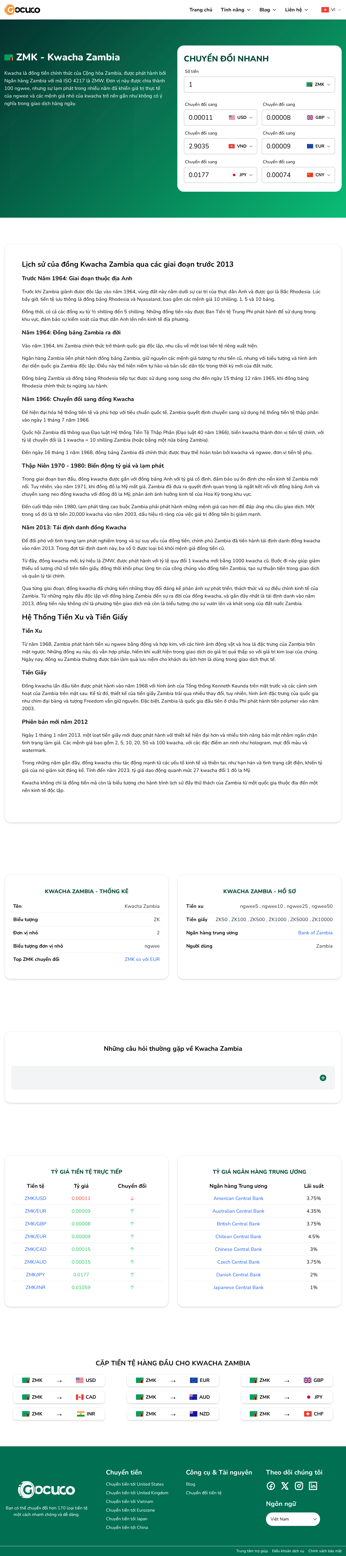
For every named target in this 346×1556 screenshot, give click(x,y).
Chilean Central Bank (238, 1236)
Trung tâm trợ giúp (252, 1551)
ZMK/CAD (35, 1249)
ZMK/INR (35, 1287)
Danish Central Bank (238, 1274)
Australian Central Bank (238, 1211)
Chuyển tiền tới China (127, 1528)
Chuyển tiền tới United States (135, 1484)
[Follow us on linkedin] (313, 1486)
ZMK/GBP (35, 1224)
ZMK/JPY (35, 1274)
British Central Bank (238, 1224)
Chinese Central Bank (238, 1249)
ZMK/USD (35, 1198)
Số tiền (192, 71)
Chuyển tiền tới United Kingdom (137, 1493)
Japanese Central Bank (239, 1287)
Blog (190, 1484)
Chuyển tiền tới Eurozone (130, 1510)
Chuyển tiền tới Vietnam (129, 1502)
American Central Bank (239, 1198)
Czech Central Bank (238, 1262)
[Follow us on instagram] (299, 1486)
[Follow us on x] (285, 1486)
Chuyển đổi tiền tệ (204, 1493)
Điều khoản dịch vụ (288, 1551)
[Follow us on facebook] (271, 1486)
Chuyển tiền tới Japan (126, 1519)
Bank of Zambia (315, 932)
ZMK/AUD (35, 1262)
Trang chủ (200, 9)
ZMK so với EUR (142, 959)
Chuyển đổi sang (201, 104)
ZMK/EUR (35, 1211)
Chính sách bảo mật (325, 1551)
